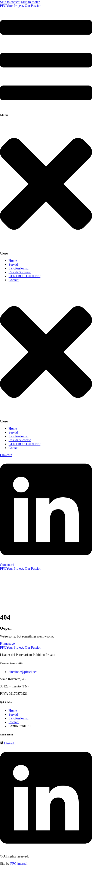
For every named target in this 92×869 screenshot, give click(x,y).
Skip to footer (30, 2)
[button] (46, 131)
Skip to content (10, 2)
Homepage (7, 643)
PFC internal (18, 863)
